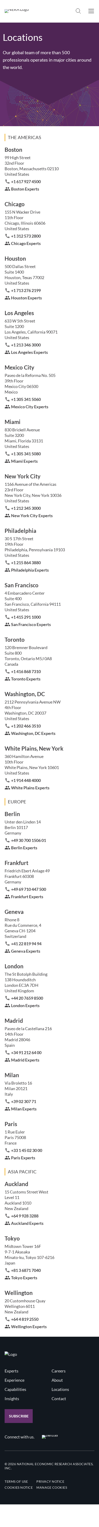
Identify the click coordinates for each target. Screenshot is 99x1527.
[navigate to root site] (11, 1354)
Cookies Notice (19, 1487)
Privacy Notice (50, 1481)
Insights (12, 1398)
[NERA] (17, 11)
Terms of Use (16, 1481)
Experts (11, 1370)
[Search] (78, 11)
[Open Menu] (91, 11)
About (57, 1380)
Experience (14, 1380)
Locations (60, 1389)
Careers (59, 1370)
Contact (59, 1398)
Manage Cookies (51, 1487)
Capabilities (15, 1389)
